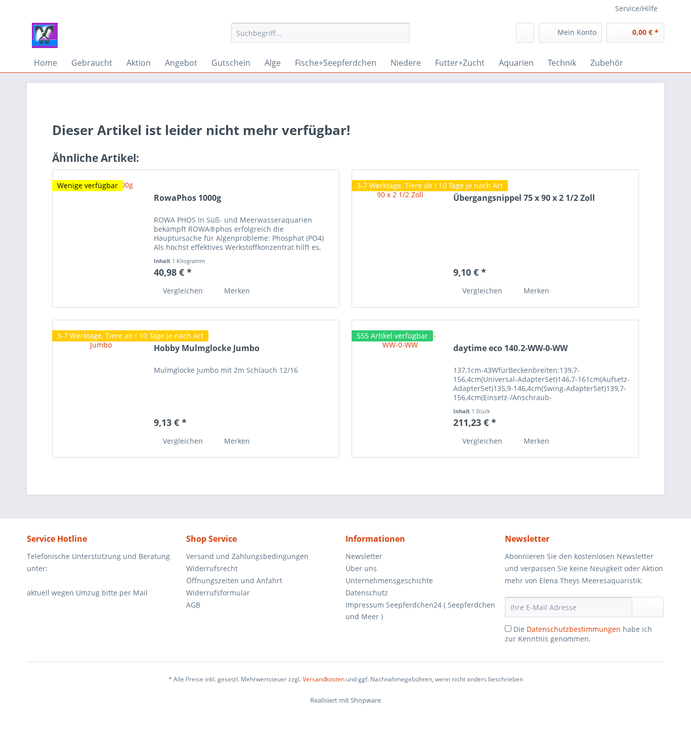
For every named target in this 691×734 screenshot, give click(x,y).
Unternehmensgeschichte (389, 580)
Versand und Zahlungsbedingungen (247, 556)
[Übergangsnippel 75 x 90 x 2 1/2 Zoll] (400, 238)
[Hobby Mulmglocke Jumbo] (101, 388)
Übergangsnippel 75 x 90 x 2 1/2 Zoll (524, 198)
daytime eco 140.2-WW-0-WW (510, 348)
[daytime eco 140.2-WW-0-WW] (400, 388)
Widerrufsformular (218, 592)
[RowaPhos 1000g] (101, 238)
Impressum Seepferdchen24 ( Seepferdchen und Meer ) (420, 611)
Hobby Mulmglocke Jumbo (207, 348)
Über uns (361, 568)
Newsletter (364, 556)
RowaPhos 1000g (187, 198)
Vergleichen (182, 290)
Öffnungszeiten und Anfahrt (234, 580)
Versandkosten (323, 679)
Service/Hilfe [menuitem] (636, 8)
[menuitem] (320, 38)
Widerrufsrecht (212, 568)
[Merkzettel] (525, 33)
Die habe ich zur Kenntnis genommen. (578, 633)
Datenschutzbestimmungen (574, 629)
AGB (193, 605)
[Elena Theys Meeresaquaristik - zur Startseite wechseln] (45, 35)
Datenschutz (367, 592)
